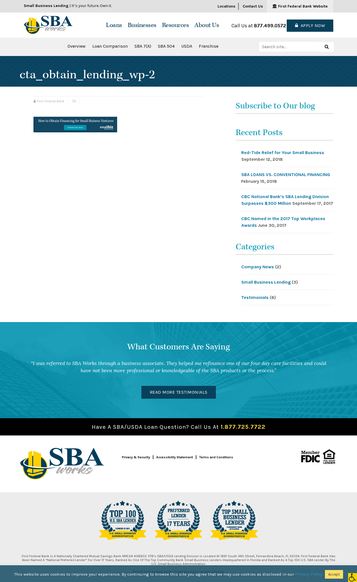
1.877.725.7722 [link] (243, 426)
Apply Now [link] (311, 25)
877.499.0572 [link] (270, 25)
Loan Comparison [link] (110, 46)
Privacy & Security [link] (136, 457)
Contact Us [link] (253, 6)
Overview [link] (76, 46)
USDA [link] (186, 46)
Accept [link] (334, 574)
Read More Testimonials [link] (179, 392)
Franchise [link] (208, 46)
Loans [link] (114, 25)
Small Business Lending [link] (266, 282)
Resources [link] (175, 25)
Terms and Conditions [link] (216, 457)
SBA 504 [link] (166, 46)
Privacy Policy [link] (308, 574)
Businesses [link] (142, 25)
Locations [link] (226, 6)
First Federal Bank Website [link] (302, 6)
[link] (352, 577)
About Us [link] (206, 25)
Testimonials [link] (255, 297)
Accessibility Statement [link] (174, 457)
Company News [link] (257, 266)
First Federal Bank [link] (50, 101)
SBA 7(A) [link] (142, 46)
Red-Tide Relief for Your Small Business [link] (282, 152)
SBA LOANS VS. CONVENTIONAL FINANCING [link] (285, 174)
